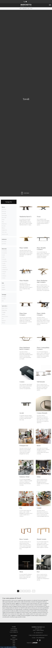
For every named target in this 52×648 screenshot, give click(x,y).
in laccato (4, 259)
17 (33, 591)
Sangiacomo (4, 230)
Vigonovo (4, 320)
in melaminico (5, 269)
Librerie (13, 637)
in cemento (4, 250)
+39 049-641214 (39, 632)
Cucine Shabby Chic (14, 632)
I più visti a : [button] (5, 306)
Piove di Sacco (5, 316)
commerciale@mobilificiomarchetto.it (40, 635)
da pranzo (4, 243)
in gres (3, 255)
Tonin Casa (4, 232)
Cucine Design (14, 628)
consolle (3, 298)
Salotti (14, 642)
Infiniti (3, 219)
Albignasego (4, 310)
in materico (4, 267)
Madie (14, 640)
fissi (3, 300)
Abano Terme (4, 308)
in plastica (4, 275)
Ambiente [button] (4, 239)
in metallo (4, 271)
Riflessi (3, 228)
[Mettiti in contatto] (26, 2)
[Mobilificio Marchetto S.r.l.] (26, 5)
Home (21, 8)
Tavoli (31, 8)
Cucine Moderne (13, 630)
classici (3, 285)
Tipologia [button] (4, 294)
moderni (3, 289)
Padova (3, 314)
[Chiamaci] (24, 2)
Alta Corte (4, 209)
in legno (3, 263)
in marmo (4, 265)
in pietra (3, 273)
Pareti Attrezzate (13, 639)
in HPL (3, 257)
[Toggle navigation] (50, 5)
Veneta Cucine (5, 234)
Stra (3, 318)
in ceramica (4, 253)
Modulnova (4, 223)
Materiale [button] (4, 248)
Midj (3, 221)
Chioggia (3, 312)
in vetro (3, 278)
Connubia (4, 213)
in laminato (4, 261)
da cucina (4, 241)
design (3, 287)
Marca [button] (3, 207)
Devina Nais (4, 215)
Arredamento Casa (25, 8)
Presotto (3, 225)
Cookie (5, 647)
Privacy (1, 647)
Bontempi (4, 211)
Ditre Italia (4, 217)
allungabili (4, 296)
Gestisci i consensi (12, 647)
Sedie (14, 646)
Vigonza (3, 322)
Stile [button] (3, 283)
